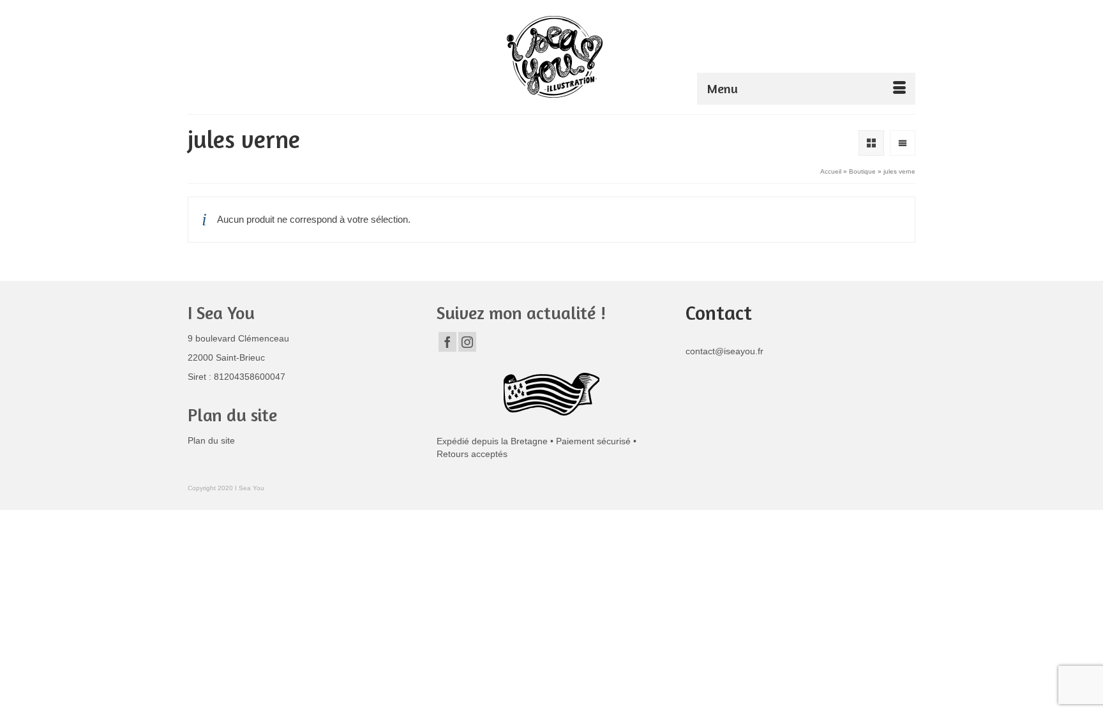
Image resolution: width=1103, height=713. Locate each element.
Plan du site (211, 440)
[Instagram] (467, 342)
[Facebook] (447, 342)
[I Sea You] (554, 57)
